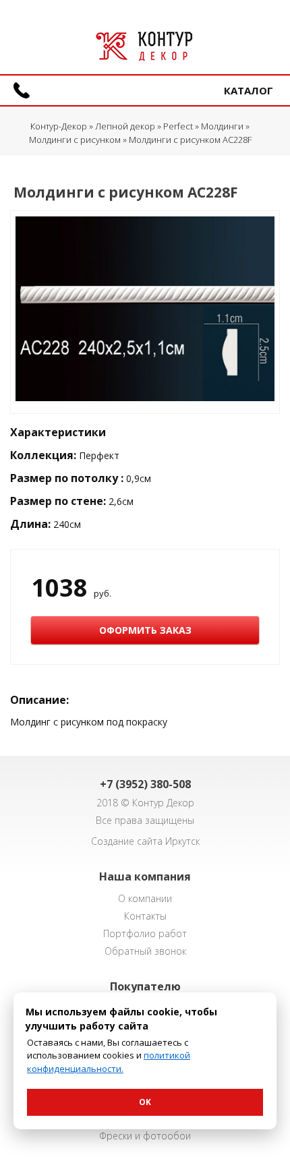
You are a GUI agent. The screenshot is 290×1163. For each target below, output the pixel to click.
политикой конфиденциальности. (108, 1062)
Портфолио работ (145, 933)
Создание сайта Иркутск (145, 841)
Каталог (248, 90)
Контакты (145, 915)
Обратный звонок (145, 951)
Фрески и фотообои (145, 1135)
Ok (145, 1102)
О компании (145, 898)
